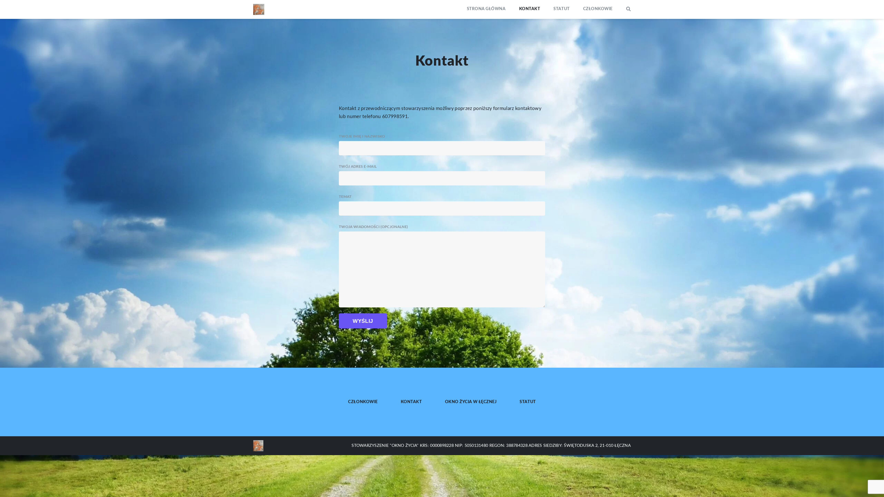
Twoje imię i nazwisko (362, 136)
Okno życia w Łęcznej (471, 402)
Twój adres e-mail (358, 166)
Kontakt (529, 9)
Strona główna (486, 9)
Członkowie (598, 9)
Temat (345, 197)
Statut (561, 9)
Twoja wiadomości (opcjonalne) (373, 227)
